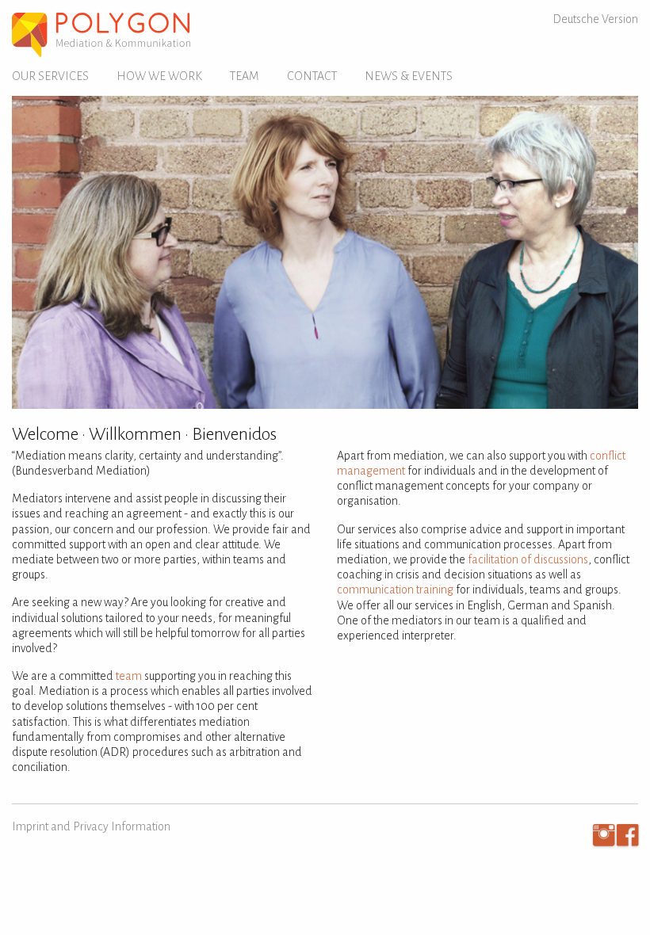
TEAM (244, 76)
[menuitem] (56, 76)
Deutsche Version (595, 19)
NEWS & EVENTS (409, 76)
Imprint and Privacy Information (91, 826)
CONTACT (312, 76)
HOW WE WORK (159, 76)
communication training (395, 589)
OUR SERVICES (50, 76)
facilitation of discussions (528, 559)
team (129, 676)
